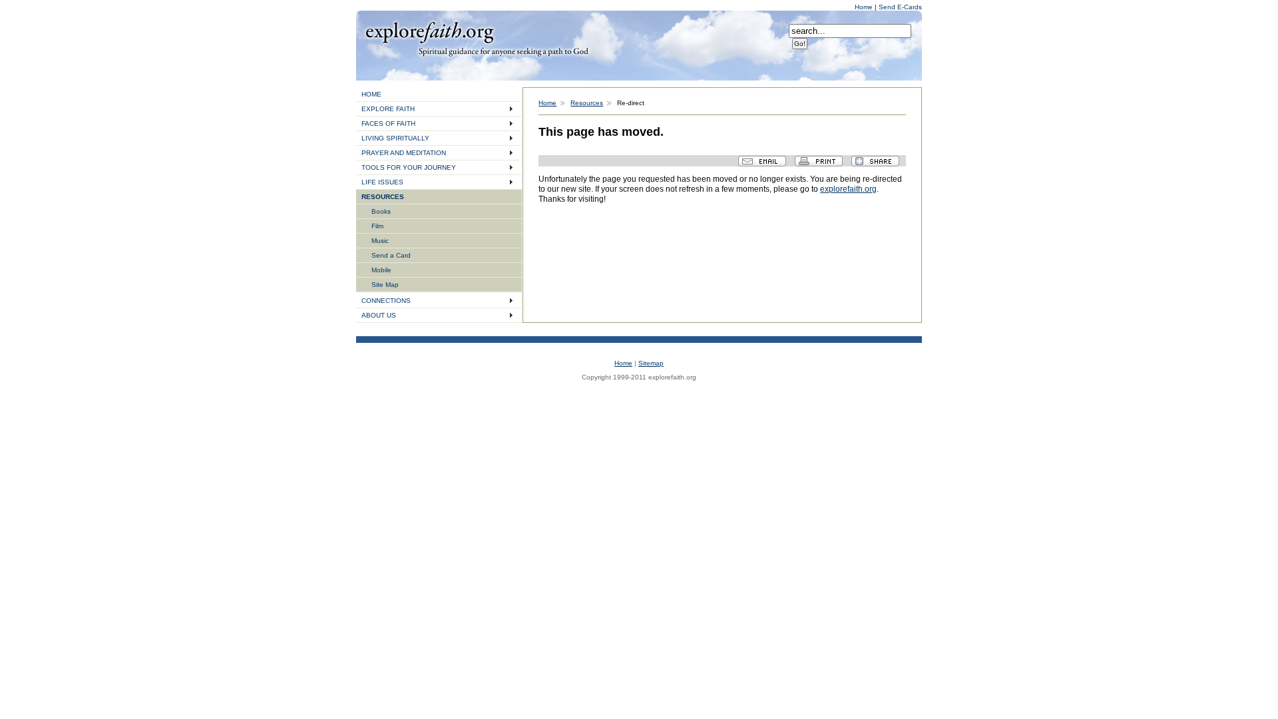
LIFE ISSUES (382, 182)
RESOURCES (382, 196)
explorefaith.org (848, 189)
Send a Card (391, 255)
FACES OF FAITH (388, 123)
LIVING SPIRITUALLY (395, 138)
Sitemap (651, 363)
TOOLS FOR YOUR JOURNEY (408, 167)
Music (380, 240)
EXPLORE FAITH (388, 109)
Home (865, 7)
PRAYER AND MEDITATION (403, 152)
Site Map (385, 284)
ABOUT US (378, 315)
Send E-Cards (900, 7)
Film (377, 226)
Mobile (381, 270)
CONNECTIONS (386, 300)
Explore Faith (429, 31)
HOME (371, 94)
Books (381, 211)
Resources (586, 103)
